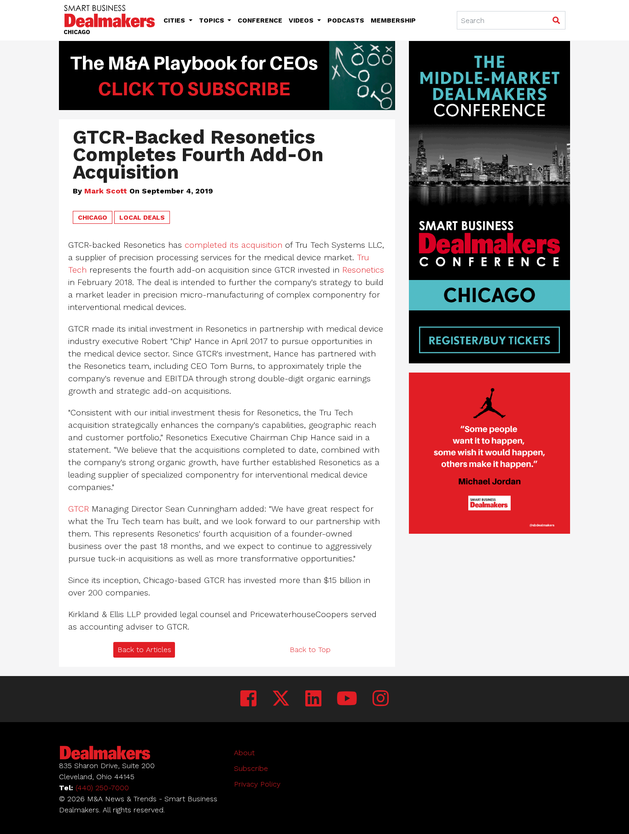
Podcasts (345, 20)
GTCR (78, 508)
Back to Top (310, 649)
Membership (393, 20)
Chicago (92, 217)
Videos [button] (302, 20)
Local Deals (142, 217)
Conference (260, 20)
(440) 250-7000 (102, 787)
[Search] (556, 21)
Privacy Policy (257, 784)
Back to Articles (144, 649)
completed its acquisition (233, 245)
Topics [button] (212, 20)
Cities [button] (175, 20)
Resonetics (363, 269)
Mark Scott (105, 191)
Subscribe (251, 768)
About (244, 752)
